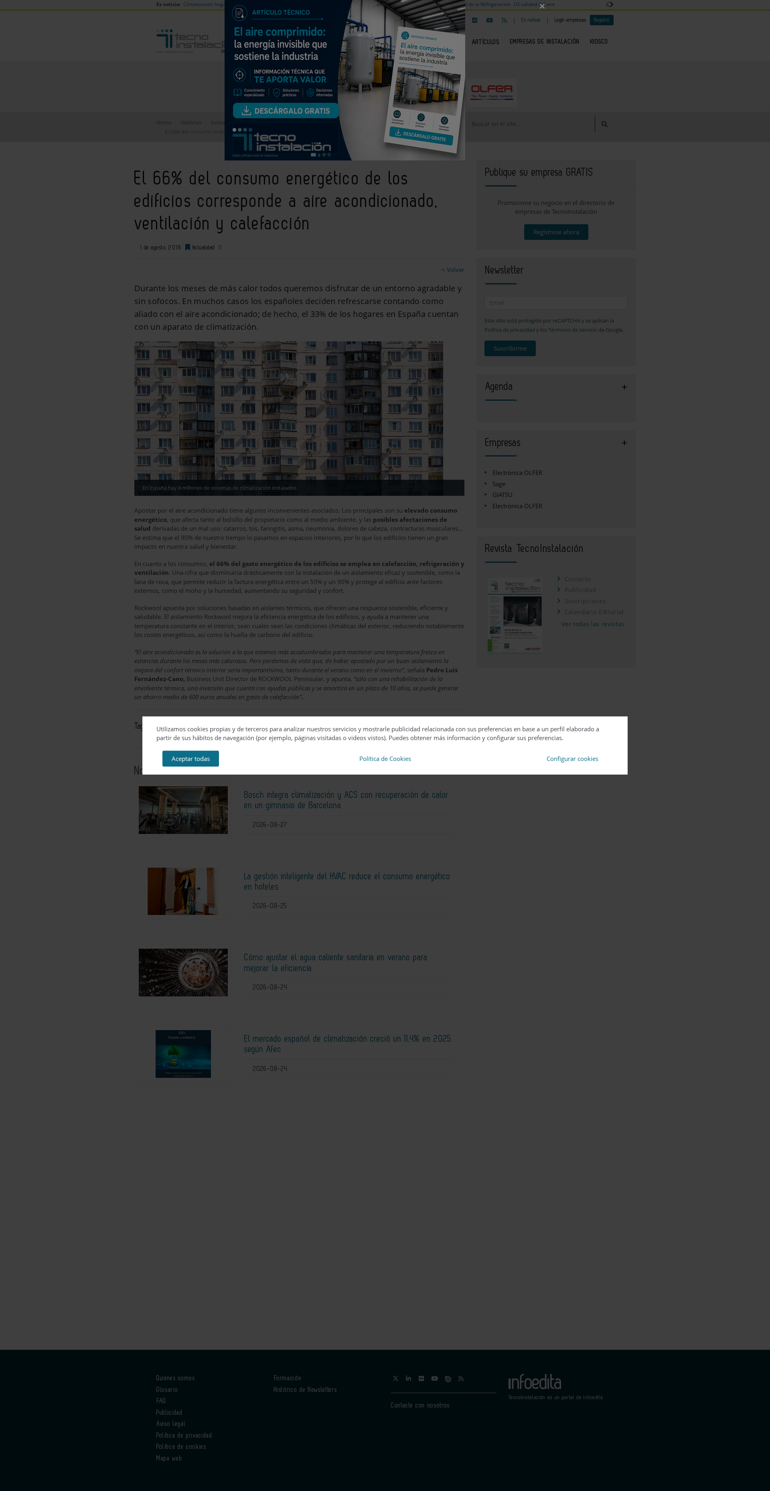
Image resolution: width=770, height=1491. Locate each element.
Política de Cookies (385, 759)
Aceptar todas (191, 759)
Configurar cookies (572, 759)
